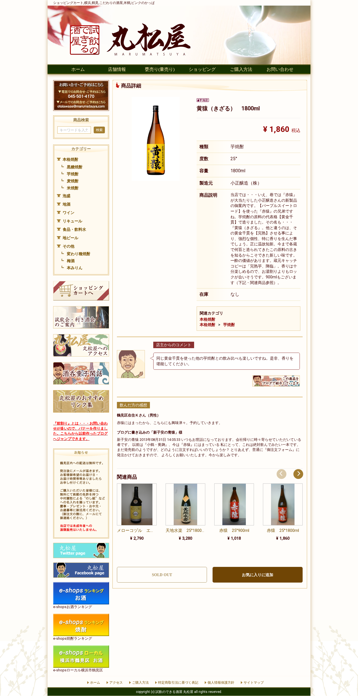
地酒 (66, 204)
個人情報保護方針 (221, 683)
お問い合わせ (280, 69)
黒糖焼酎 (75, 167)
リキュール (72, 221)
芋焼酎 (73, 174)
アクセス (116, 683)
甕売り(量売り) (160, 69)
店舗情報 (117, 69)
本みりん (75, 268)
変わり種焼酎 (78, 254)
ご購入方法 (241, 69)
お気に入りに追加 (257, 575)
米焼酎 (73, 188)
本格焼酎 (70, 159)
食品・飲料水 (74, 229)
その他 (68, 246)
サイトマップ (254, 683)
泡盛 (66, 196)
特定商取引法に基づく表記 (178, 683)
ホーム (78, 69)
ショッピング (202, 69)
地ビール (70, 238)
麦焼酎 (73, 181)
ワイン (68, 212)
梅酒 (71, 261)
